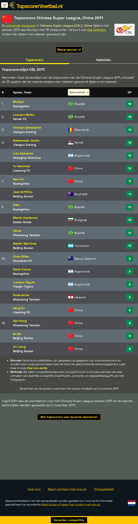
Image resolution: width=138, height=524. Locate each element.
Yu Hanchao (21, 166)
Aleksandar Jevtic (26, 140)
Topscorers (34, 60)
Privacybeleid (104, 489)
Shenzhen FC (22, 261)
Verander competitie (69, 520)
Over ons (34, 489)
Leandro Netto (23, 115)
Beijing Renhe (23, 338)
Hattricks (103, 60)
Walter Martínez (25, 243)
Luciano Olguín (24, 282)
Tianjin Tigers (23, 286)
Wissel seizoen (67, 50)
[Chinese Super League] (124, 33)
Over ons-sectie (37, 368)
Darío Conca (22, 269)
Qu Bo (17, 334)
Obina (17, 231)
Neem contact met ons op (67, 489)
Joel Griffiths (22, 192)
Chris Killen (21, 256)
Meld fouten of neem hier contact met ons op (70, 504)
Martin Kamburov (25, 218)
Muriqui (18, 102)
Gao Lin (18, 179)
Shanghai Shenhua (27, 158)
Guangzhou (21, 106)
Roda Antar (21, 295)
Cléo (16, 205)
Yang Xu (19, 308)
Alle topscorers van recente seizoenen (68, 417)
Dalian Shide (22, 222)
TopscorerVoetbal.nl (39, 6)
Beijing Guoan (23, 196)
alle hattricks (96, 30)
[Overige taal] (131, 502)
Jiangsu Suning (24, 132)
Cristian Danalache (27, 127)
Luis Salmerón (23, 153)
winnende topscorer (21, 25)
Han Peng (20, 321)
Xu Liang (19, 347)
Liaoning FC (21, 170)
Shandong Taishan (26, 235)
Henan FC (20, 119)
